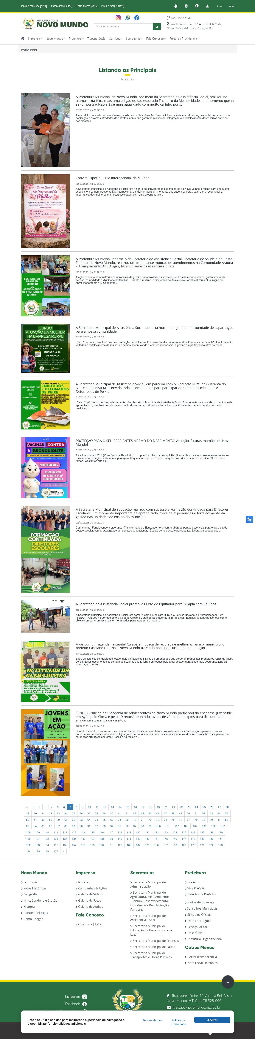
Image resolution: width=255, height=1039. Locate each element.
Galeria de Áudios (90, 907)
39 (104, 813)
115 (92, 832)
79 (203, 819)
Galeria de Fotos (89, 900)
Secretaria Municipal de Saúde (153, 947)
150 (211, 838)
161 (110, 845)
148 (193, 838)
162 (120, 845)
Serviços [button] (115, 39)
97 (134, 826)
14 (120, 807)
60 (58, 819)
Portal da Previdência (183, 39)
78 (196, 819)
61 (65, 819)
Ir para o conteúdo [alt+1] (34, 6)
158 (83, 845)
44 (142, 813)
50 (188, 813)
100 (158, 826)
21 (173, 807)
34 (65, 813)
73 (157, 819)
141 (129, 838)
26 (211, 807)
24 (196, 807)
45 (150, 813)
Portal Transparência (202, 957)
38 (96, 813)
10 (89, 807)
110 (46, 832)
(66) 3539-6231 (181, 18)
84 (35, 826)
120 (138, 832)
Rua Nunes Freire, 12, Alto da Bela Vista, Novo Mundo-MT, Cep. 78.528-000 (199, 998)
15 (127, 807)
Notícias (83, 882)
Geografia (30, 894)
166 (156, 845)
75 (173, 819)
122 (156, 832)
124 (174, 832)
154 (46, 845)
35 (73, 813)
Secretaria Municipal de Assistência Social (148, 918)
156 (65, 845)
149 (202, 838)
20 (165, 807)
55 (226, 813)
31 (42, 813)
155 (56, 845)
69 (127, 819)
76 (180, 819)
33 (58, 813)
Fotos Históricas (34, 888)
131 (37, 838)
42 (127, 813)
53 (211, 813)
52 (203, 813)
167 (165, 845)
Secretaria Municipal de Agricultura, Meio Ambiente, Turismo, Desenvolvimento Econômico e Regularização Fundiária (150, 900)
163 (129, 845)
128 (211, 832)
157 (74, 845)
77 (188, 819)
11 (97, 807)
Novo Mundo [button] (55, 39)
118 (120, 832)
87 (58, 826)
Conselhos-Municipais (202, 908)
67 (111, 819)
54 (218, 813)
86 (50, 826)
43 (134, 813)
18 (150, 807)
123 (165, 832)
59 (50, 819)
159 (92, 845)
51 (196, 813)
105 (204, 826)
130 (28, 838)
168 (174, 845)
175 (37, 851)
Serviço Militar (197, 927)
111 (56, 832)
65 (96, 819)
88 (65, 826)
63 (81, 819)
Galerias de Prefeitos (202, 894)
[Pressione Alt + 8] (209, 6)
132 (46, 838)
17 (143, 807)
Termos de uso (152, 1020)
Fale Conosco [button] (155, 39)
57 (35, 819)
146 (174, 838)
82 (226, 819)
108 (28, 832)
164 (138, 845)
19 (158, 807)
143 (147, 838)
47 (165, 813)
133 (56, 838)
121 (147, 832)
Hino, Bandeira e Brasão (40, 900)
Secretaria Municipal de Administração (148, 884)
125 (184, 832)
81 (218, 819)
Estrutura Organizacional (205, 939)
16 (135, 807)
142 (138, 838)
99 (150, 826)
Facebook (73, 1003)
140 (120, 838)
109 (37, 832)
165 (147, 845)
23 (188, 807)
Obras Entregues (199, 921)
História (29, 907)
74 (165, 819)
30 (35, 813)
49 (180, 813)
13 (112, 807)
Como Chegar (33, 919)
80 (211, 819)
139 (110, 838)
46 (157, 813)
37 (88, 813)
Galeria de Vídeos (90, 894)
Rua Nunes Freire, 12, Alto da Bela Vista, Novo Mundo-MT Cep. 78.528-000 (194, 26)
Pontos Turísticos (35, 913)
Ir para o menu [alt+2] (61, 6)
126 (193, 832)
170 (193, 845)
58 (42, 819)
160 (101, 845)
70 (134, 819)
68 (119, 819)
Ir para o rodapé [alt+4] (112, 6)
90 (81, 826)
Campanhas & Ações (92, 888)
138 (101, 838)
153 (37, 845)
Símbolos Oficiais (199, 915)
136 (83, 838)
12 (104, 807)
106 (213, 826)
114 (83, 832)
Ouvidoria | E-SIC (89, 924)
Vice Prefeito (196, 888)
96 (127, 826)
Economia (30, 882)
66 (104, 819)
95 (119, 826)
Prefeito (193, 882)
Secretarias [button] (133, 39)
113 (74, 832)
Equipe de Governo (200, 902)
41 (119, 813)
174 (28, 851)
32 (50, 813)
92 (96, 826)
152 (28, 845)
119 (129, 832)
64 (88, 819)
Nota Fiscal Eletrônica (202, 963)
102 (177, 826)
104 (195, 826)
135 (74, 838)
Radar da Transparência (63, 1011)
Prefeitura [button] (75, 39)
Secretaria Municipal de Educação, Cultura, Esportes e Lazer (151, 930)
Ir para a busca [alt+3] (86, 6)
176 (46, 851)
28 (227, 807)
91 (88, 826)
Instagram (73, 996)
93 (104, 826)
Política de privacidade (178, 1022)
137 (92, 838)
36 (81, 813)
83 (27, 826)
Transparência (96, 39)
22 (181, 807)
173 (220, 845)
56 (27, 819)
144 (156, 838)
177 (56, 851)
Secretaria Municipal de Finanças (155, 941)
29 (27, 813)
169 (184, 845)
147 (184, 838)
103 (186, 826)
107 (222, 826)
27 (219, 807)
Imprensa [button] (34, 39)
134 (65, 838)
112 (65, 832)
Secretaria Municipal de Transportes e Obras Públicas (151, 955)
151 (220, 838)
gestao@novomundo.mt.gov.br (196, 1007)
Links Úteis (195, 933)
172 (211, 845)
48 (173, 813)
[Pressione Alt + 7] (198, 6)
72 (150, 819)
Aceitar (212, 1020)
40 (111, 813)
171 (202, 845)
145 (165, 838)
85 (42, 826)
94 (111, 826)
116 (101, 832)
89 (73, 826)
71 (142, 819)
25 (204, 807)
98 (142, 826)
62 (73, 819)
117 (110, 832)
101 (167, 826)
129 (220, 832)
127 (202, 832)
